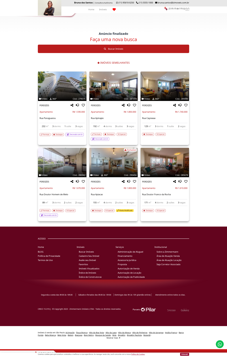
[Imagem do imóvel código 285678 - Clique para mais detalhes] (165, 162)
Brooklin (121, 335)
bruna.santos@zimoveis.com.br (173, 2)
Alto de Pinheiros (139, 332)
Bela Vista (62, 335)
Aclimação (70, 332)
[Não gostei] (77, 105)
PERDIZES (44, 105)
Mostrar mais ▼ (114, 338)
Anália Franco (171, 332)
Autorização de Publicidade (131, 277)
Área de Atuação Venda (168, 256)
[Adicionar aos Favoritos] (83, 105)
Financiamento (125, 256)
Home (91, 9)
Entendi (184, 354)
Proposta (122, 264)
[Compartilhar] (72, 105)
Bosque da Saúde (103, 335)
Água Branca (81, 332)
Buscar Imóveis (115, 48)
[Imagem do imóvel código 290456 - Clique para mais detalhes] (113, 162)
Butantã (146, 335)
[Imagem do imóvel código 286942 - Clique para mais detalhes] (62, 162)
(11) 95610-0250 (126, 2)
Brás (114, 335)
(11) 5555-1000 (146, 2)
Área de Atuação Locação (169, 260)
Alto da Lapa (111, 332)
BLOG (40, 251)
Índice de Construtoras (90, 277)
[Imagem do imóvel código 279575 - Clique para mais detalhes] (62, 86)
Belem (70, 335)
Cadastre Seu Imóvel (89, 256)
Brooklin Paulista (134, 335)
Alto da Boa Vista (96, 332)
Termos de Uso (45, 260)
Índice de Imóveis (87, 272)
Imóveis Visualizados (89, 268)
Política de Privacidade (49, 256)
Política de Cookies (138, 354)
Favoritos (83, 264)
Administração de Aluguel (130, 251)
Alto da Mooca (124, 332)
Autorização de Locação (129, 272)
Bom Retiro (89, 335)
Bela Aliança (50, 335)
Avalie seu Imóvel (87, 260)
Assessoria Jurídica (127, 260)
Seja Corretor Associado (168, 264)
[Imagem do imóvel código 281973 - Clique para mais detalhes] (113, 86)
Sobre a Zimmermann (167, 251)
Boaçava (78, 335)
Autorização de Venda (129, 268)
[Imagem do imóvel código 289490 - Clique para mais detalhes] (165, 86)
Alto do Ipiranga (156, 332)
